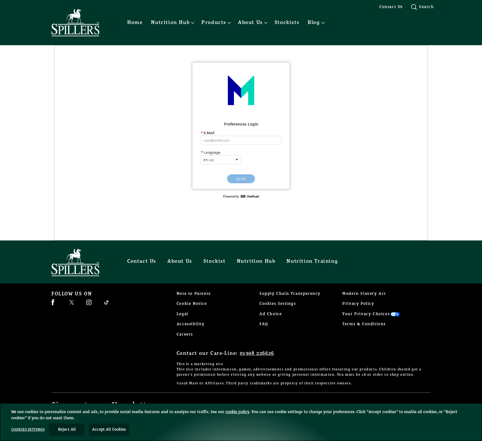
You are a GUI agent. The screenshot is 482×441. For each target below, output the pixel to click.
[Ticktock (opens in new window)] (106, 304)
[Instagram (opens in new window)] (88, 304)
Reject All (67, 430)
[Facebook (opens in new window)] (52, 304)
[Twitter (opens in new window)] (72, 304)
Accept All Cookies (109, 430)
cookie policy (237, 412)
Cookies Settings (277, 304)
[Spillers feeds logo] (80, 262)
